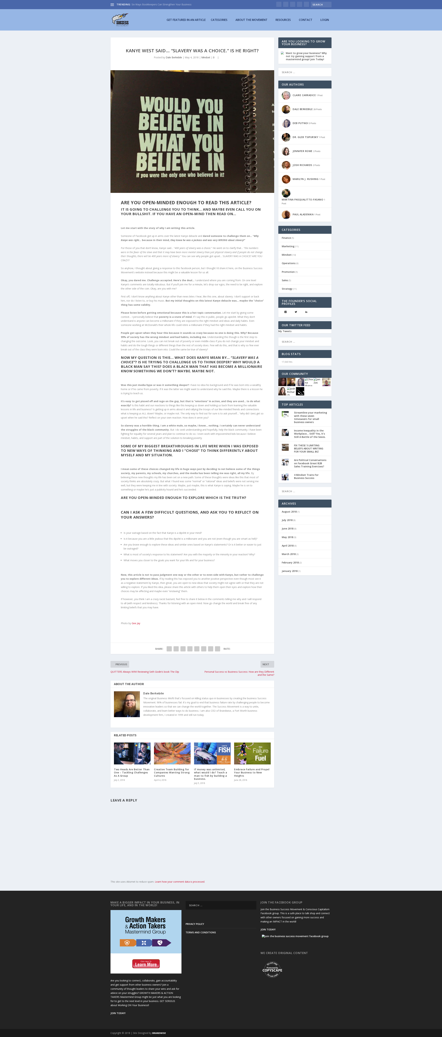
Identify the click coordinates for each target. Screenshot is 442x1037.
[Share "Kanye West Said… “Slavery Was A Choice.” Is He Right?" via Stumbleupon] (203, 648)
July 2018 (287, 520)
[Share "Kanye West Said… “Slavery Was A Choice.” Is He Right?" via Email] (210, 648)
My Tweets (284, 331)
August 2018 (289, 511)
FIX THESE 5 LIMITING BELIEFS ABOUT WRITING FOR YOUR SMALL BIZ (308, 448)
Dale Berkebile (174, 57)
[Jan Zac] (318, 380)
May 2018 (287, 537)
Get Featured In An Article (186, 20)
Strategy (287, 288)
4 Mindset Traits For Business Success (306, 476)
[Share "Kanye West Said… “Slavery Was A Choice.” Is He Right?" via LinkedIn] (196, 648)
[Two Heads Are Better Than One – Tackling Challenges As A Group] (132, 753)
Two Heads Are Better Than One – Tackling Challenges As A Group (132, 772)
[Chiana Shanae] (309, 381)
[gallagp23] (326, 381)
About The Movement (251, 20)
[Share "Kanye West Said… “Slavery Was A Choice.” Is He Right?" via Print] (217, 648)
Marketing (288, 246)
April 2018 (288, 545)
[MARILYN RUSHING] (282, 381)
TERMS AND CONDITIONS (201, 932)
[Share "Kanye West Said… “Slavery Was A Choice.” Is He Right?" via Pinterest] (189, 648)
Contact (305, 20)
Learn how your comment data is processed (179, 881)
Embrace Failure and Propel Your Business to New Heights (251, 772)
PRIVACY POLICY (195, 924)
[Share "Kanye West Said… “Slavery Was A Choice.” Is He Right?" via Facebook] (169, 648)
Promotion (288, 271)
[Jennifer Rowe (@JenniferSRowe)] (282, 391)
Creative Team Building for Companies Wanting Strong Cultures (172, 772)
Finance (286, 237)
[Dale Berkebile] (291, 381)
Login (324, 20)
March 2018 (289, 554)
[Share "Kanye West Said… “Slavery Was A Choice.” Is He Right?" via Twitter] (176, 648)
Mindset (205, 57)
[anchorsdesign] (300, 391)
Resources (283, 20)
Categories (219, 20)
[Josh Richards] (291, 391)
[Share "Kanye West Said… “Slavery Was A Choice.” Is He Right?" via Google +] (183, 648)
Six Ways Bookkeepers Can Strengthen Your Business (161, 4)
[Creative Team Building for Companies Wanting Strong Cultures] (172, 753)
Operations (288, 263)
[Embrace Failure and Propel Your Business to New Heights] (252, 753)
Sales (285, 280)
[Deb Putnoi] (300, 381)
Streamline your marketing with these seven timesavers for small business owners (310, 417)
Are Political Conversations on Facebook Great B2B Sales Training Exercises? (310, 463)
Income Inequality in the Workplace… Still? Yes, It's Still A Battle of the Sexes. (310, 433)
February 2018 (290, 562)
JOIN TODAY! (118, 1013)
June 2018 (287, 528)
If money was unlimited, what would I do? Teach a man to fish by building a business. (210, 774)
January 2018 (289, 571)
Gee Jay (136, 623)
